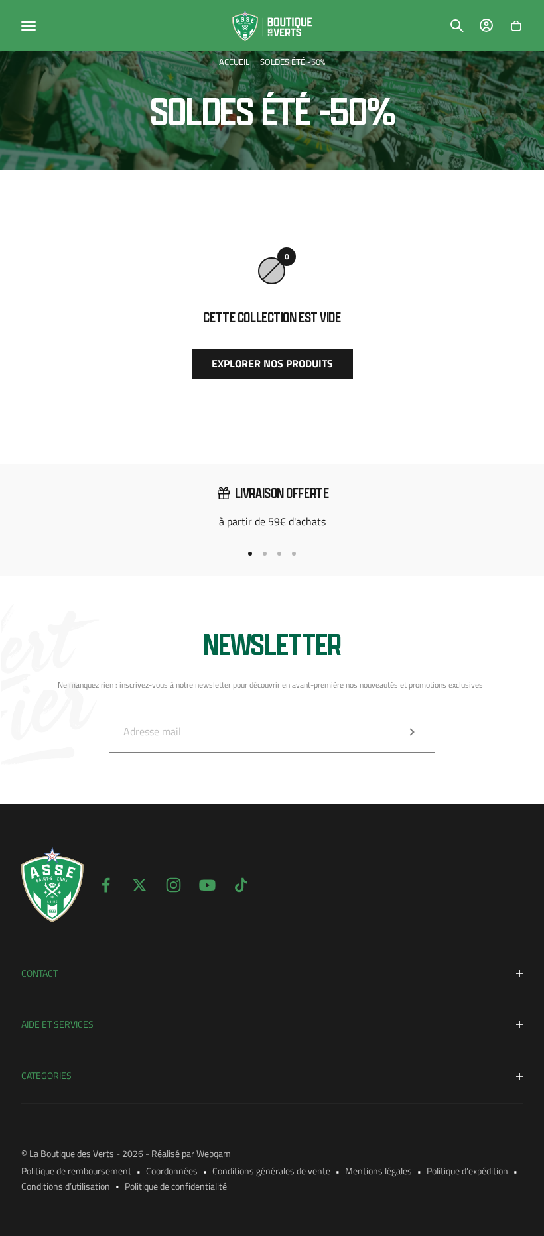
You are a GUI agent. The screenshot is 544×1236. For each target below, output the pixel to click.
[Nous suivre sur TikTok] (241, 885)
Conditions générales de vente (271, 1171)
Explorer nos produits (272, 363)
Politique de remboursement (76, 1171)
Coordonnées (172, 1171)
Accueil (234, 62)
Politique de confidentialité (176, 1186)
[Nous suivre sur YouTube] (207, 885)
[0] (516, 25)
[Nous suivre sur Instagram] (173, 885)
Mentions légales (378, 1171)
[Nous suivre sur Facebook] (106, 885)
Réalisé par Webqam (191, 1153)
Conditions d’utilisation (65, 1186)
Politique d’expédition (467, 1171)
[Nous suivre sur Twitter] (140, 885)
